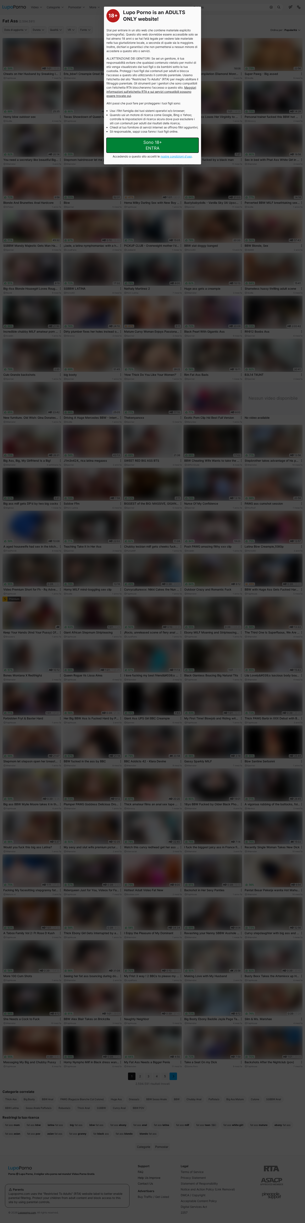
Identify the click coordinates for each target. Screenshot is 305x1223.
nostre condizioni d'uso (176, 156)
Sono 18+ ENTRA (152, 145)
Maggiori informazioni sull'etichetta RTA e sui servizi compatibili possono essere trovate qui (151, 92)
